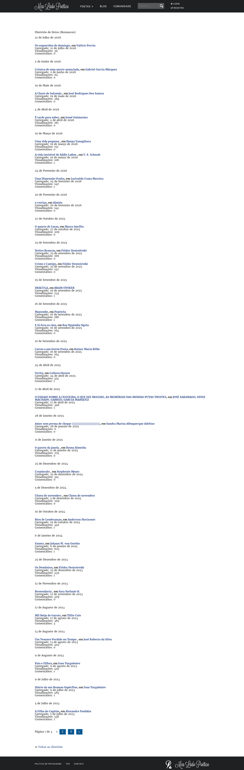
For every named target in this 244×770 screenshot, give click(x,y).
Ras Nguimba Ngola (75, 325)
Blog (103, 6)
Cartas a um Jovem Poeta (51, 349)
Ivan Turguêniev (69, 663)
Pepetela (60, 311)
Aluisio (57, 202)
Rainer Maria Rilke (87, 349)
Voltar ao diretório (50, 747)
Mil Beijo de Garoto (48, 615)
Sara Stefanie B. (69, 591)
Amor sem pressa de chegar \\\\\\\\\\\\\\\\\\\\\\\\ (67, 423)
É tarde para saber (47, 117)
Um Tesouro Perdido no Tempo (56, 639)
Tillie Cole (74, 615)
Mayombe (41, 311)
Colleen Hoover (59, 373)
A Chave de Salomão (48, 93)
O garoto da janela (47, 447)
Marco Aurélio (74, 226)
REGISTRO (179, 8)
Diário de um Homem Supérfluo (56, 687)
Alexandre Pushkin (78, 711)
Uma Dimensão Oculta (49, 178)
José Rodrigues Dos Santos (86, 93)
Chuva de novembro (48, 495)
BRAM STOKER (64, 287)
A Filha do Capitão (47, 711)
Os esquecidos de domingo (52, 45)
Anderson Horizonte (81, 519)
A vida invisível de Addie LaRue (56, 154)
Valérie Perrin (85, 45)
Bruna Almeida (76, 447)
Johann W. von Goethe (65, 543)
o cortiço (41, 202)
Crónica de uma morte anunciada (57, 69)
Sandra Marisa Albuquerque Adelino (130, 423)
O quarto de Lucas (46, 226)
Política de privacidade (48, 764)
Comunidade (122, 6)
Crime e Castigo (45, 263)
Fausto (39, 543)
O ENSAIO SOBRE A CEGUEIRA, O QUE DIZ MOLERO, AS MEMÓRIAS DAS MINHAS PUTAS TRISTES (100, 397)
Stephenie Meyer (68, 471)
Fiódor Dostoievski (75, 263)
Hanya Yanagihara (78, 141)
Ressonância (43, 591)
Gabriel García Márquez (101, 69)
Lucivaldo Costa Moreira (87, 178)
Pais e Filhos (43, 663)
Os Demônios (43, 567)
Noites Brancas (45, 250)
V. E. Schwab (91, 154)
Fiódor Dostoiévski (74, 250)
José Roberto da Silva (97, 639)
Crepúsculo (42, 471)
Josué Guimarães (76, 117)
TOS (68, 764)
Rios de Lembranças (48, 519)
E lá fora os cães (45, 325)
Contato (79, 764)
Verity (39, 373)
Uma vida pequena (47, 141)
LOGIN (176, 4)
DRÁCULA (41, 287)
